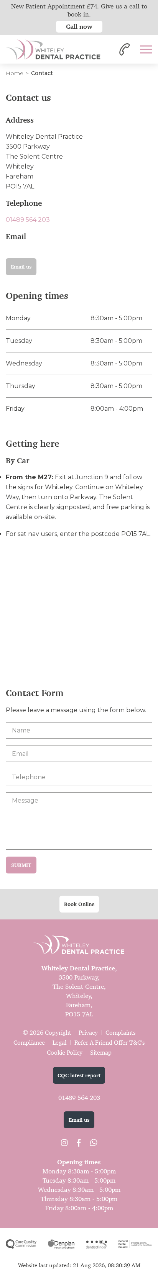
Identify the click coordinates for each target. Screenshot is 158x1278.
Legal (60, 1043)
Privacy (88, 1033)
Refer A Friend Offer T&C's (109, 1043)
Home (14, 73)
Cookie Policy (64, 1053)
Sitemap (101, 1053)
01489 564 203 (28, 219)
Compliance (29, 1043)
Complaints (120, 1033)
